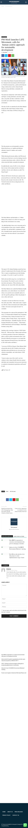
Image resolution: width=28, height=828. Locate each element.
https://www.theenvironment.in (14, 529)
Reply (7, 577)
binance (8, 569)
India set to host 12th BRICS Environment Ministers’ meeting (17, 548)
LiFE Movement (13, 491)
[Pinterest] (9, 55)
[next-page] (5, 561)
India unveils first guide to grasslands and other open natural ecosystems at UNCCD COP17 (13, 660)
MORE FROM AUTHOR (19, 536)
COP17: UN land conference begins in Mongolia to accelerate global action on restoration (12, 664)
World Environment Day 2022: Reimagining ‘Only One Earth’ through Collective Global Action (7, 511)
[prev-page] (2, 561)
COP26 (7, 491)
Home (2, 6)
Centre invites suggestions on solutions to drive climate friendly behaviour (21, 510)
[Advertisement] (14, 22)
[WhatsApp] (12, 55)
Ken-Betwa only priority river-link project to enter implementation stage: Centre (17, 555)
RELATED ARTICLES (7, 536)
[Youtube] (19, 819)
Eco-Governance (9, 6)
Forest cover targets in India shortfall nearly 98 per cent (13, 672)
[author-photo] (14, 525)
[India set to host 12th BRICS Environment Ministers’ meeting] (5, 548)
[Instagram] (9, 819)
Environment (5, 52)
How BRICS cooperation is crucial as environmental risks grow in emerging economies (17, 541)
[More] (16, 55)
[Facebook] (2, 55)
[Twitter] (6, 55)
